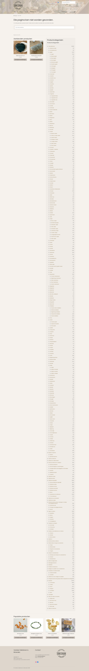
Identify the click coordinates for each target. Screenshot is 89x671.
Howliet (51, 212)
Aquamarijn (52, 91)
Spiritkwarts (52, 409)
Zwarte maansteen (55, 284)
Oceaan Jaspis (54, 232)
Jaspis (51, 218)
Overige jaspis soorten (55, 234)
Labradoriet (52, 250)
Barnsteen (52, 113)
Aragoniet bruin (54, 97)
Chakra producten (52, 458)
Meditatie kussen (53, 472)
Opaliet (51, 327)
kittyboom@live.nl (41, 656)
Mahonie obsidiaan (55, 310)
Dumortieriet (52, 171)
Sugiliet (51, 417)
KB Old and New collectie (54, 541)
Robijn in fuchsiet (54, 369)
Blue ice (51, 125)
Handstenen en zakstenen (55, 494)
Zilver (51, 592)
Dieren (51, 515)
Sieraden (50, 580)
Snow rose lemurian (54, 405)
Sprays (51, 509)
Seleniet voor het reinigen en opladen (56, 576)
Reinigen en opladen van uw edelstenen (57, 568)
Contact (21, 11)
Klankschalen (52, 547)
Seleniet (51, 387)
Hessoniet (52, 206)
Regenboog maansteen (56, 278)
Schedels (52, 574)
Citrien (51, 161)
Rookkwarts (52, 375)
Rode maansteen (54, 280)
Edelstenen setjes (52, 500)
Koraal (51, 244)
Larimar (51, 254)
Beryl (51, 119)
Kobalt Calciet (54, 137)
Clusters (51, 533)
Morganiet (52, 302)
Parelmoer (52, 335)
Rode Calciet (53, 143)
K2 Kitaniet (52, 240)
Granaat (51, 191)
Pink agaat (53, 70)
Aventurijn (52, 107)
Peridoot (51, 339)
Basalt (51, 115)
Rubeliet (51, 379)
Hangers (51, 588)
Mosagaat (53, 68)
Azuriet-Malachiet (53, 109)
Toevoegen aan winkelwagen (20, 59)
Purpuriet (52, 353)
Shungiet (51, 399)
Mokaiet (51, 296)
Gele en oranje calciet (55, 135)
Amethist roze (53, 78)
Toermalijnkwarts (53, 432)
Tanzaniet (52, 420)
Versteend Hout (53, 444)
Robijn (51, 365)
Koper (51, 242)
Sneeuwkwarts (53, 403)
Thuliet (51, 424)
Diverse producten (53, 464)
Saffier (51, 383)
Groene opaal (54, 321)
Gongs (51, 545)
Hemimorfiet (52, 202)
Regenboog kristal (53, 357)
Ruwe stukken (52, 537)
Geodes (51, 535)
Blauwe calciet (54, 133)
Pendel (51, 337)
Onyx (51, 317)
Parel (51, 333)
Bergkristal (52, 117)
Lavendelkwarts (53, 258)
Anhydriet (52, 84)
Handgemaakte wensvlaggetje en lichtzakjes (59, 468)
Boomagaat (53, 60)
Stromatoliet (52, 415)
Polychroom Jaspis (55, 236)
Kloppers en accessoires (55, 549)
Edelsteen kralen (52, 476)
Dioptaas (52, 167)
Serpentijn (52, 393)
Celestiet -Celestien (54, 149)
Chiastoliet (52, 155)
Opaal (51, 319)
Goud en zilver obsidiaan (56, 308)
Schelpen (52, 529)
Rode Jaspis (53, 238)
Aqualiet (51, 90)
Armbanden (52, 582)
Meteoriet (52, 292)
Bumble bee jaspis (55, 222)
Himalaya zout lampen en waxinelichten (58, 554)
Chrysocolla (52, 157)
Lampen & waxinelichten (53, 552)
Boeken (51, 454)
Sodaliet (51, 407)
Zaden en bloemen (52, 608)
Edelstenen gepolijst (53, 480)
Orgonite (51, 331)
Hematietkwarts (53, 201)
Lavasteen (52, 256)
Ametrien (52, 80)
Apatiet (51, 86)
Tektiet (51, 422)
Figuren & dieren (52, 511)
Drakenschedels (53, 572)
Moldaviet (52, 298)
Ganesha (52, 519)
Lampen (51, 556)
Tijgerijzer (52, 426)
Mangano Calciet (54, 139)
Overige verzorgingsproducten (56, 507)
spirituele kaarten (53, 456)
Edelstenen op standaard (54, 498)
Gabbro (51, 185)
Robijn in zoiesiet (54, 373)
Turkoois (51, 436)
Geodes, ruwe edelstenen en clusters (56, 531)
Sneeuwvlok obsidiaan (55, 313)
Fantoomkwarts (53, 177)
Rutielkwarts (52, 381)
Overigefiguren (53, 521)
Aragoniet (52, 93)
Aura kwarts (52, 103)
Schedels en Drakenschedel (54, 570)
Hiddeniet (52, 208)
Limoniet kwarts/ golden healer (56, 266)
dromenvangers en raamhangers (56, 466)
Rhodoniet (52, 361)
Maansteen (52, 274)
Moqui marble (52, 300)
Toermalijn (52, 430)
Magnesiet (52, 286)
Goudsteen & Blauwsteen (55, 189)
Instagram (56, 2)
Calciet (51, 131)
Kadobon (50, 539)
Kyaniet (51, 248)
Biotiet (51, 121)
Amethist (52, 76)
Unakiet (51, 438)
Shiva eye (52, 395)
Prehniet (51, 351)
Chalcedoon (52, 151)
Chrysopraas (52, 159)
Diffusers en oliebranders (54, 460)
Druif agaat (53, 66)
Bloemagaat (53, 58)
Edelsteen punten (53, 490)
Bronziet (51, 129)
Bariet (51, 111)
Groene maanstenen (55, 276)
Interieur (51, 470)
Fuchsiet (51, 183)
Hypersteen (52, 214)
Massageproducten (52, 562)
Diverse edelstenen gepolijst (55, 482)
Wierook (51, 602)
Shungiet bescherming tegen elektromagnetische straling (60, 578)
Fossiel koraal (52, 181)
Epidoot (51, 173)
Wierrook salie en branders (54, 596)
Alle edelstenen (52, 46)
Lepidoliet (52, 262)
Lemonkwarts (52, 260)
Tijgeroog (52, 428)
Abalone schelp (53, 48)
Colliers (51, 584)
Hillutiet (51, 210)
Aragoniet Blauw (54, 95)
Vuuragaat (51, 594)
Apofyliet (52, 88)
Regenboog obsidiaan (55, 311)
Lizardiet (51, 268)
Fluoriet (51, 179)
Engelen (51, 517)
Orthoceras (52, 527)
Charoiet (51, 153)
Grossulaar (52, 193)
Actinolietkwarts (53, 50)
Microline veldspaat (54, 294)
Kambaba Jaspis (54, 228)
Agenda (26, 11)
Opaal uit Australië (55, 323)
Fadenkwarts (52, 175)
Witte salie (52, 606)
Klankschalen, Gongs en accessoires (56, 543)
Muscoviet (52, 304)
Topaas (51, 434)
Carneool (52, 147)
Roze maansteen (54, 282)
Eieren (51, 492)
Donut (51, 586)
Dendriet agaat (54, 64)
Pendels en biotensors (53, 566)
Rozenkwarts (52, 377)
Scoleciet (52, 385)
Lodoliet (51, 270)
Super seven (52, 419)
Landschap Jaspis (54, 230)
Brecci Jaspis (54, 220)
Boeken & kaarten (52, 452)
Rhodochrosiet (53, 359)
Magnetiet (52, 288)
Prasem (51, 347)
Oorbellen (52, 590)
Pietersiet (52, 343)
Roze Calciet (53, 145)
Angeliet (51, 82)
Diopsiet (51, 165)
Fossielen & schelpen (53, 523)
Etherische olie (53, 505)
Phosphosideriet (53, 341)
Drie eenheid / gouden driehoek (56, 169)
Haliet (51, 195)
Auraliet (51, 105)
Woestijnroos (52, 446)
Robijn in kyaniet (54, 371)
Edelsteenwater (52, 478)
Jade (51, 216)
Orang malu (52, 329)
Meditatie (50, 564)
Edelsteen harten (53, 486)
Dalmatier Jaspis (54, 224)
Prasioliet (52, 349)
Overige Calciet (54, 141)
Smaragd (52, 401)
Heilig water (52, 598)
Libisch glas (52, 264)
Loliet (51, 272)
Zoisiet (51, 448)
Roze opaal (53, 325)
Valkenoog (52, 440)
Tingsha (51, 551)
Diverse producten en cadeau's (55, 462)
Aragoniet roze (54, 99)
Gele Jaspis (53, 226)
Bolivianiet (52, 127)
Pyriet (51, 355)
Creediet (51, 163)
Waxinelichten (53, 558)
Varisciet (51, 442)
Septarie (51, 389)
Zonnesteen (52, 450)
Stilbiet (51, 413)
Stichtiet (51, 411)
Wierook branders (53, 604)
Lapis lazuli (52, 252)
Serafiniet (52, 391)
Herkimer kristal (53, 204)
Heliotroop (52, 197)
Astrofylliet (52, 101)
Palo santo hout (53, 600)
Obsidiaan (52, 306)
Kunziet (51, 246)
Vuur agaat (53, 72)
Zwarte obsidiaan (54, 315)
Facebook (58, 2)
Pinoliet (51, 345)
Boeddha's (52, 513)
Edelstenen (32, 11)
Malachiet (52, 290)
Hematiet (52, 199)
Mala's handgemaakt (53, 560)
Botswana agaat (54, 62)
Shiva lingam (52, 397)
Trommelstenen (53, 496)
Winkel (15, 11)
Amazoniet (52, 74)
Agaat (51, 52)
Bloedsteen (52, 123)
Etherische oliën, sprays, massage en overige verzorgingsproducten (58, 503)
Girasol (51, 187)
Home (16, 15)
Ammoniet (52, 525)
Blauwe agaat (54, 56)
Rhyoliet (51, 363)
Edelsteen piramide (54, 488)
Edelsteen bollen (53, 484)
